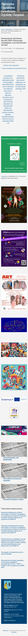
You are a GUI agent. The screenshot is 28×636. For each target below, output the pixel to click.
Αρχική (3, 29)
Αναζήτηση (24, 23)
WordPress (5, 630)
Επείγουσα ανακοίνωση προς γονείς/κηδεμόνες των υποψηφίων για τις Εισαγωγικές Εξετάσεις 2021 (20, 83)
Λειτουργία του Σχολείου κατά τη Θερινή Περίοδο (12, 553)
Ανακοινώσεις (9, 29)
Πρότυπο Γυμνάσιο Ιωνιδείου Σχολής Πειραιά (12, 9)
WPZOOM (14, 632)
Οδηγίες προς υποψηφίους (11, 65)
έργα (4, 176)
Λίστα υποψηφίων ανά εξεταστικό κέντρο (15, 68)
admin (10, 48)
